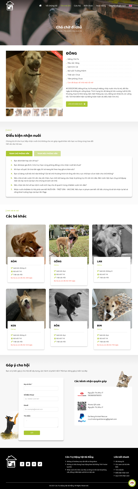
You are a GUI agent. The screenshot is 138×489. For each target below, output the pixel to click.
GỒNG (57, 261)
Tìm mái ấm (65, 5)
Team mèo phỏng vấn (47, 153)
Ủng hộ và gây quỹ (117, 5)
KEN (13, 326)
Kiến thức (88, 5)
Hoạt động (101, 5)
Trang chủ (59, 31)
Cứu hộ (77, 5)
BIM (99, 326)
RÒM (14, 261)
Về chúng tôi (51, 5)
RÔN (57, 326)
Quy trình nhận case (122, 475)
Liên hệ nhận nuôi (75, 104)
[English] (130, 6)
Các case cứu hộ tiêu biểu (122, 465)
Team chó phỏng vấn (19, 153)
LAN (99, 261)
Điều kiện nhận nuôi (122, 472)
